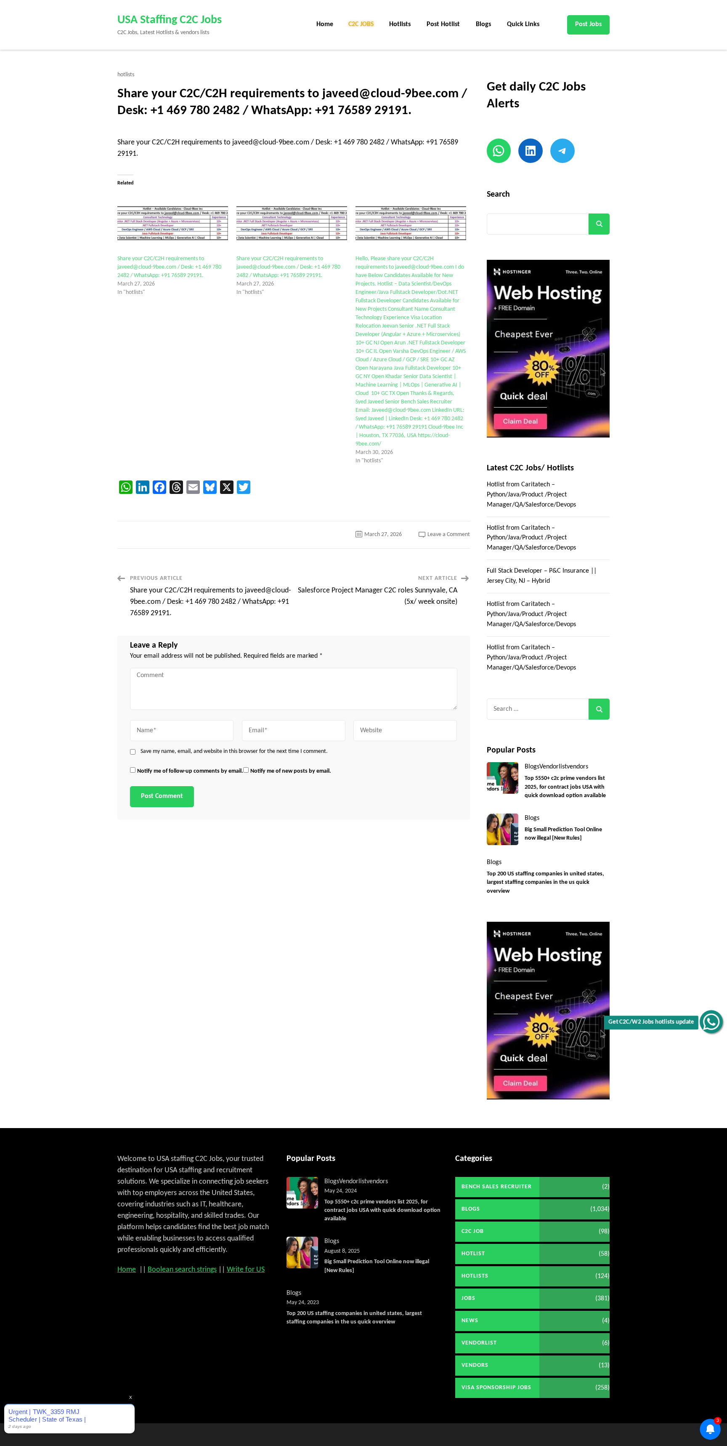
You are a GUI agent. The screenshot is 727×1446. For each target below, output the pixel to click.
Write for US (246, 1270)
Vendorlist (553, 766)
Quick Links (523, 24)
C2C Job (473, 1231)
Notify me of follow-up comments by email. (190, 771)
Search (498, 194)
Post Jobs (588, 24)
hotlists (125, 75)
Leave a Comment (448, 534)
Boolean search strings (182, 1270)
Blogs (483, 24)
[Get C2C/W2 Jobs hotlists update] (711, 1021)
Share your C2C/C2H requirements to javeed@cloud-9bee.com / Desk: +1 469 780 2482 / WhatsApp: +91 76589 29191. (169, 267)
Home (324, 24)
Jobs (468, 1298)
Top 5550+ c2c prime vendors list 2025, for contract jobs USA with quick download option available (565, 787)
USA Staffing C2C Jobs (169, 20)
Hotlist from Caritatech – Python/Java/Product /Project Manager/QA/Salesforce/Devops (531, 494)
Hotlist (473, 1254)
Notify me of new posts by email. (290, 771)
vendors (577, 766)
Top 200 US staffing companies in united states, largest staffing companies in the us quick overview (545, 882)
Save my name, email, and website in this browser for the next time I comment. (234, 752)
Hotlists (400, 24)
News (470, 1320)
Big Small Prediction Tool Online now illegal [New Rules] (563, 834)
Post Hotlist (443, 24)
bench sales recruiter (497, 1187)
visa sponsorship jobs (496, 1387)
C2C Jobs (361, 24)
